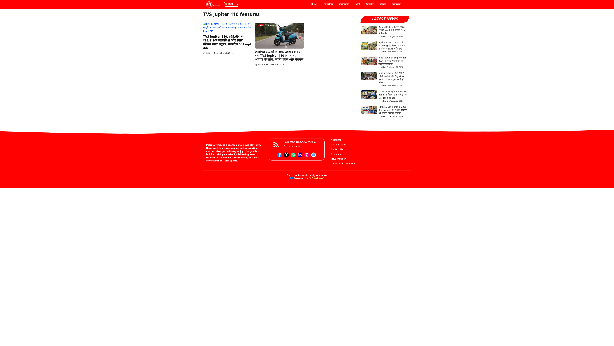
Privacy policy (338, 159)
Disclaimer (336, 154)
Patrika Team (338, 144)
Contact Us (337, 149)
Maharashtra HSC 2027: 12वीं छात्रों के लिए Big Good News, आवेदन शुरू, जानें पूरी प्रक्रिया (391, 78)
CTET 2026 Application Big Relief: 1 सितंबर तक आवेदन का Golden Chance (392, 95)
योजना (383, 4)
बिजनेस (370, 4)
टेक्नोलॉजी (344, 4)
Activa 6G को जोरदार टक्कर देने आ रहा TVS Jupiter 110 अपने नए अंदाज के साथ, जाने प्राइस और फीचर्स (279, 56)
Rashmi (261, 64)
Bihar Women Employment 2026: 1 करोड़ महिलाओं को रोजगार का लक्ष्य (392, 61)
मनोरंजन (396, 4)
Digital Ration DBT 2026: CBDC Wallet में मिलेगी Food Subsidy (392, 30)
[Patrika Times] (213, 4)
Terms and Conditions (343, 163)
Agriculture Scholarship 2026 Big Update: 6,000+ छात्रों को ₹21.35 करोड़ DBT (391, 45)
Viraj (208, 53)
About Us (336, 140)
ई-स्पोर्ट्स (328, 4)
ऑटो (357, 4)
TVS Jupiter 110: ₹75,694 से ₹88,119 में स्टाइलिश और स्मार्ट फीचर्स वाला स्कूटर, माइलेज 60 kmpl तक (227, 42)
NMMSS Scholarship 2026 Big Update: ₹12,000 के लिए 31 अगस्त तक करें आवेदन (392, 110)
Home (314, 4)
